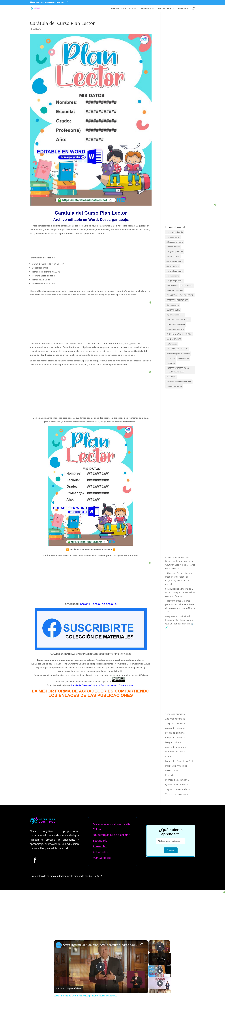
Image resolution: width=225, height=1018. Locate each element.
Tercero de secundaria (176, 794)
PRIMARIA (146, 8)
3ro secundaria (173, 256)
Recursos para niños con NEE (179, 381)
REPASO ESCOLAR (174, 386)
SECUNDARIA (165, 8)
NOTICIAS (171, 358)
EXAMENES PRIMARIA (176, 324)
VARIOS (182, 8)
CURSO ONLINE (173, 310)
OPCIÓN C (111, 604)
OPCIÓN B (98, 604)
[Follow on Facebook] (35, 860)
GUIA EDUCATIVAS (175, 334)
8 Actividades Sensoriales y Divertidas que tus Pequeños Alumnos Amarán (180, 592)
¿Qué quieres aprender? (170, 832)
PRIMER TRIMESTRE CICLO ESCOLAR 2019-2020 (178, 370)
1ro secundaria (173, 237)
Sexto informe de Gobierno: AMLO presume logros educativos (100, 945)
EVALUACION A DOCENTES (178, 319)
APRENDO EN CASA (175, 290)
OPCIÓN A (85, 604)
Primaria (169, 775)
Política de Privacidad (176, 765)
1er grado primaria (175, 232)
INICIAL (133, 8)
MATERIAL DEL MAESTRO (177, 348)
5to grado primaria (175, 271)
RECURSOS (35, 28)
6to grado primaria (175, 280)
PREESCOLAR (118, 8)
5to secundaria (173, 275)
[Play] (160, 971)
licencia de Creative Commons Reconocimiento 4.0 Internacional (102, 685)
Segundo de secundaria (177, 789)
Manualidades (102, 858)
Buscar (170, 850)
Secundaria (100, 840)
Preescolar (100, 846)
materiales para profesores (178, 353)
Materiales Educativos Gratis (180, 761)
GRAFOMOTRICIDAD (175, 329)
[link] (59, 945)
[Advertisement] (188, 122)
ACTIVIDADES (187, 285)
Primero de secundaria (177, 779)
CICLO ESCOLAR (186, 295)
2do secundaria (173, 246)
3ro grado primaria (175, 723)
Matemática (172, 343)
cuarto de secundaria (176, 747)
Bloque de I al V (173, 742)
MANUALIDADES (174, 339)
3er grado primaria (175, 251)
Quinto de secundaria (176, 784)
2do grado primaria (175, 242)
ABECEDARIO (172, 285)
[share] (141, 943)
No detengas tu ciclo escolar (111, 835)
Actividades (100, 852)
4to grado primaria (175, 261)
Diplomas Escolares (175, 314)
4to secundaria (173, 266)
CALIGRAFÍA (172, 295)
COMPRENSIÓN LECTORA (177, 300)
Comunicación (173, 305)
